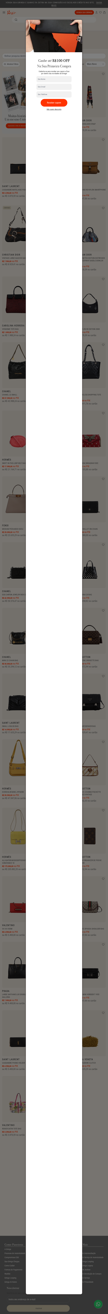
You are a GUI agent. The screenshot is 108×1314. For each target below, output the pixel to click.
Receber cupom (54, 102)
